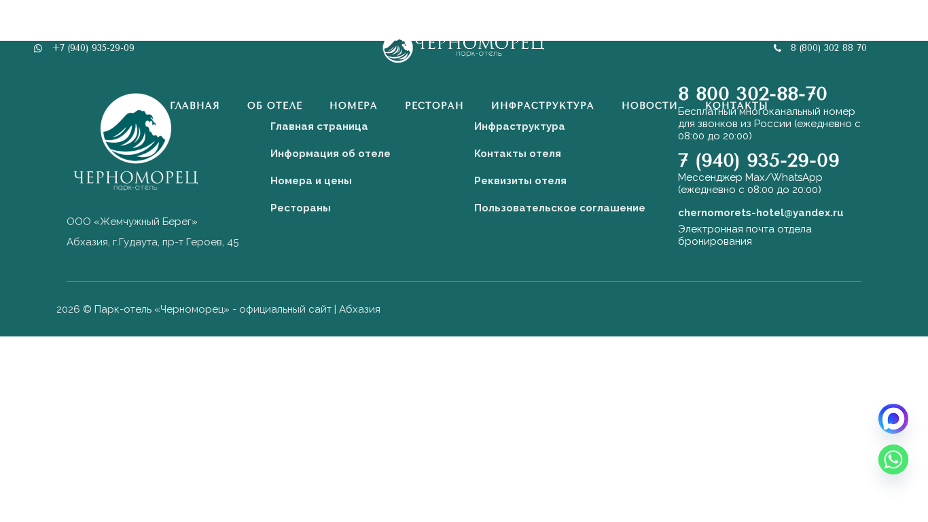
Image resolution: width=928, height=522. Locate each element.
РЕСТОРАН (434, 106)
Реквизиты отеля (520, 181)
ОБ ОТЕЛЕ (274, 106)
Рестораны (300, 208)
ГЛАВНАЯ (195, 106)
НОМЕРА (353, 106)
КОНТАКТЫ (736, 106)
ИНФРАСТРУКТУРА (542, 106)
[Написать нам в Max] (893, 419)
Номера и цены (311, 181)
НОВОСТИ (650, 106)
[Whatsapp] (893, 459)
